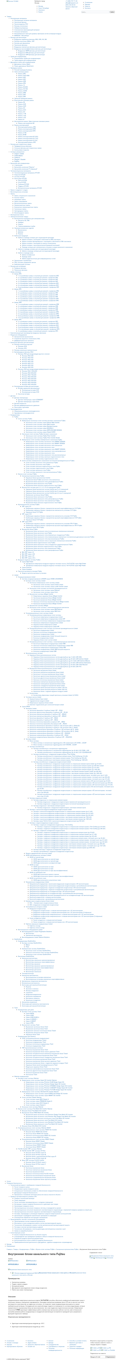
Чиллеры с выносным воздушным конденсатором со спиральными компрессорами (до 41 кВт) (63, 811)
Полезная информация (76, 1348)
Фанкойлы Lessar (31, 708)
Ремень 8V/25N (23, 87)
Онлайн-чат (31, 1346)
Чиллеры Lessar (31, 739)
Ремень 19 (21, 85)
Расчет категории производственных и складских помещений (33, 1202)
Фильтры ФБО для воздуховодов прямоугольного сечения (36, 369)
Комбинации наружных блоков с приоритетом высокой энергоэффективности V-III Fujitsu (53, 518)
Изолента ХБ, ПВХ (23, 220)
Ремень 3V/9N (22, 91)
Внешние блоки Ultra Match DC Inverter (34, 1126)
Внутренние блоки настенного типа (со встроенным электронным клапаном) (50, 531)
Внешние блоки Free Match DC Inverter (34, 1111)
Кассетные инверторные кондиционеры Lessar (48, 617)
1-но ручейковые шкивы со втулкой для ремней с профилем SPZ (38, 276)
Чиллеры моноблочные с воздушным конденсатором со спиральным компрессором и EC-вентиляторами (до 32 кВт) (73, 781)
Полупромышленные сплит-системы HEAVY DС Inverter (39, 1130)
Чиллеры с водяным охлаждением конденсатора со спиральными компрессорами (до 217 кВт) (67, 834)
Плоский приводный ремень (23, 70)
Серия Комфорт (27, 569)
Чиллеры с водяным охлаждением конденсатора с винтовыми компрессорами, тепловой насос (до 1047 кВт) (71, 846)
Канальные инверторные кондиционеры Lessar (48, 623)
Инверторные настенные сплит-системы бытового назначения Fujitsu (43, 420)
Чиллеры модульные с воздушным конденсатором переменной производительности (63, 802)
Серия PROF (26, 706)
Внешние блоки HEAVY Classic (35, 1141)
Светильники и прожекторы (22, 260)
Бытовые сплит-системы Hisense (28, 1078)
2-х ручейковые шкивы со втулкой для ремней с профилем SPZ (38, 278)
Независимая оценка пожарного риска (26, 1189)
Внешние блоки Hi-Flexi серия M (36, 1154)
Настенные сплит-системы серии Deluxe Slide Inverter (42, 422)
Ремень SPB (22, 93)
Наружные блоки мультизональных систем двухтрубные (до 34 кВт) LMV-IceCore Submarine (62, 663)
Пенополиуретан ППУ (21, 24)
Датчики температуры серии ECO (28, 401)
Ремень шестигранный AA (26, 123)
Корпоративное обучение (15, 1346)
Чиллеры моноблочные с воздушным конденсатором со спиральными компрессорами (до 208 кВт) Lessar (70, 766)
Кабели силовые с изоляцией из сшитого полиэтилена (39, 243)
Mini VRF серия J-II (28, 552)
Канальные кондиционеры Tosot (36, 1042)
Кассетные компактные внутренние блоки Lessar (48, 672)
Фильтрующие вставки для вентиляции (26, 386)
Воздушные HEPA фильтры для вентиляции (31, 51)
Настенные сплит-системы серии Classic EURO (40, 432)
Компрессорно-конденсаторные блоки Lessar (40, 901)
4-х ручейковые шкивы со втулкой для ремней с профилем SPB (38, 310)
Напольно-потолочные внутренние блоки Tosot (40, 1059)
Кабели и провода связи (25, 253)
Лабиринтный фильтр (21, 28)
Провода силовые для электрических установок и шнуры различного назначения (47, 247)
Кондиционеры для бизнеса (27, 1036)
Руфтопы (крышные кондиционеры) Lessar (39, 924)
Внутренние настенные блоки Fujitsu (37, 495)
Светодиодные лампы (21, 211)
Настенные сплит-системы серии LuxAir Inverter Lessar (50, 586)
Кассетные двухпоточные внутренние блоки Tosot (41, 1071)
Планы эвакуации (19, 1200)
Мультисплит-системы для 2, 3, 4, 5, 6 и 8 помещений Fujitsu (41, 487)
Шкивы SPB (17, 302)
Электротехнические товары (19, 217)
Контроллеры (34, 693)
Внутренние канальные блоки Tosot (37, 1032)
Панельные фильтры (20, 45)
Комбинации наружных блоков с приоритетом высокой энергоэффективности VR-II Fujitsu (54, 525)
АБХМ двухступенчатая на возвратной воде (47, 863)
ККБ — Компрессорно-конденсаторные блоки (44, 903)
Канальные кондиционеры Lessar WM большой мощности (51, 649)
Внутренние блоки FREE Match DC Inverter (35, 1113)
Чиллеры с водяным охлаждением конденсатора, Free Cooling (53, 825)
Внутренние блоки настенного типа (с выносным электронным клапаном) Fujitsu (51, 541)
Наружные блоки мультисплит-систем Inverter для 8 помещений (46, 491)
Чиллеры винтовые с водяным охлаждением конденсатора (51, 849)
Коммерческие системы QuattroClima (33, 949)
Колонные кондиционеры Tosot (35, 1046)
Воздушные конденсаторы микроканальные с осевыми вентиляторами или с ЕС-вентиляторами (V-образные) (67, 916)
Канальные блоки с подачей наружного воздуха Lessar (50, 691)
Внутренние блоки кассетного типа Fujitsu (39, 533)
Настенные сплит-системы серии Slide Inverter (40, 424)
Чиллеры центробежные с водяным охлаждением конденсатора (53, 851)
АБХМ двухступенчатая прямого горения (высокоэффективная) (53, 876)
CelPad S (17, 157)
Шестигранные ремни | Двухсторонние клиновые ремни (31, 121)
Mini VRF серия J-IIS (28, 554)
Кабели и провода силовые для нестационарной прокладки (36, 249)
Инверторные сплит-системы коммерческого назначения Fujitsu (42, 440)
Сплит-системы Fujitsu (25, 419)
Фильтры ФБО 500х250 (29, 382)
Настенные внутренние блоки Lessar (44, 670)
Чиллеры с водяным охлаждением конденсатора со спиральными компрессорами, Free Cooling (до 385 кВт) (71, 828)
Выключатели (22, 230)
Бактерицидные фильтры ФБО (23, 352)
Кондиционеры (15, 415)
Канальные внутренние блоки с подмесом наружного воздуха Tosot (47, 1063)
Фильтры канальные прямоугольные (25, 350)
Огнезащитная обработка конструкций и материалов (30, 1217)
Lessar (16, 575)
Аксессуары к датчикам (21, 407)
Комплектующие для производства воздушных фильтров (28, 333)
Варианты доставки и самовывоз (76, 1343)
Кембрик (20, 222)
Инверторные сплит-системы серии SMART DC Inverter (43, 1095)
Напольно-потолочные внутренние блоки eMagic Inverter (51, 602)
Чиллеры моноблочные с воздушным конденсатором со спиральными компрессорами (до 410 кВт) (68, 767)
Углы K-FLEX (22, 182)
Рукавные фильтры (20, 268)
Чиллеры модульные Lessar (38, 798)
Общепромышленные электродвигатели (27, 411)
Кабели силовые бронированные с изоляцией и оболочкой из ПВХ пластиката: (46, 241)
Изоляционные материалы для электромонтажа (29, 218)
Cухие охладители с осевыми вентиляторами (47, 920)
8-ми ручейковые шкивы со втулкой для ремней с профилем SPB (38, 316)
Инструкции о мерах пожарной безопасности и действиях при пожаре (36, 1204)
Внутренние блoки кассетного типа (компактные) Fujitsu (43, 548)
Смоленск (41, 10)
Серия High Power (27, 562)
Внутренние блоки (27, 1166)
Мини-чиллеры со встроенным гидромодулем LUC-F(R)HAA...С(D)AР (55, 745)
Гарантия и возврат (75, 1346)
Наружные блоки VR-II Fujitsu (35, 527)
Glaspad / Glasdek (19, 159)
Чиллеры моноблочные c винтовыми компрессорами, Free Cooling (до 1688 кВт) (62, 760)
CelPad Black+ (18, 156)
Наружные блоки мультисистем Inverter (38, 478)
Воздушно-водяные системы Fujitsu (29, 560)
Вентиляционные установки (19, 192)
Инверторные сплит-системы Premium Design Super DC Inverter (46, 1084)
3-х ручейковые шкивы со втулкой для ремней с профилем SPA (38, 295)
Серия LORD (30, 1015)
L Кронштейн (18, 165)
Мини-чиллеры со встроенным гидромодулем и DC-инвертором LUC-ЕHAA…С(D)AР (59, 743)
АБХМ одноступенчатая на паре (43, 867)
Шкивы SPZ (17, 274)
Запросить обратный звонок (36, 1344)
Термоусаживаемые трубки (26, 226)
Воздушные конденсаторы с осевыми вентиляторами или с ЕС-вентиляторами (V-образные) (62, 912)
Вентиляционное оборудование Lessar (30, 929)
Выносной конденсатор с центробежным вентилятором (47, 899)
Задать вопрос (32, 1343)
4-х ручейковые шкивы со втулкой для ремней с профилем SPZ (38, 281)
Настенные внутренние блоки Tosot (37, 1050)
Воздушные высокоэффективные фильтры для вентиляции (32, 49)
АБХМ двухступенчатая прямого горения (46, 874)
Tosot (16, 1008)
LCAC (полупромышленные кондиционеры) (35, 1038)
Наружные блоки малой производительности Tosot (41, 1065)
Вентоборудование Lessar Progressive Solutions (37, 931)
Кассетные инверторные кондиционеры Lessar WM (49, 644)
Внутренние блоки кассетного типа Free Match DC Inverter (44, 1120)
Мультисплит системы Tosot (30, 1025)
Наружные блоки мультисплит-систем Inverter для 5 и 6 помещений (47, 489)
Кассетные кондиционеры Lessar (43, 630)
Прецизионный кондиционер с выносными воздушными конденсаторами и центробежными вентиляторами (63, 886)
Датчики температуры (21, 398)
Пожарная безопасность (14, 1183)
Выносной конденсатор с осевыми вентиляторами (45, 897)
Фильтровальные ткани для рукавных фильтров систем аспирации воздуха (37, 34)
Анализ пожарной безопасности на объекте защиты (30, 1235)
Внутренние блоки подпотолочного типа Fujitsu (40, 543)
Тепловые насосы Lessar (33, 697)
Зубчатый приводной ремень (23, 98)
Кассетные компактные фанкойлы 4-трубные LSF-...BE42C (48, 716)
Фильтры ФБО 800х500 (29, 373)
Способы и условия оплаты (78, 1341)
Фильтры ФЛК (22, 348)
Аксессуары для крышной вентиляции (34, 1006)
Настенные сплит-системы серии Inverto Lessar (48, 584)
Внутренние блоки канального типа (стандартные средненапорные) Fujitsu (49, 544)
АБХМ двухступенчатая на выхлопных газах (47, 880)
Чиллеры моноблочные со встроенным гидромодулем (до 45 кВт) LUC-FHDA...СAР (63, 750)
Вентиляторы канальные (33, 971)
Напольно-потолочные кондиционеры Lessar (47, 632)
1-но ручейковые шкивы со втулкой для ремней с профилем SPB (38, 304)
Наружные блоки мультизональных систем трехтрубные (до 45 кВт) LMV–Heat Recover (60, 665)
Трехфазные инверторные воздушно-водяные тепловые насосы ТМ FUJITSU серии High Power (56, 565)
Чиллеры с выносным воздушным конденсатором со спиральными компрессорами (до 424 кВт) (63, 815)
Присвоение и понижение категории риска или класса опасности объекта (37, 1194)
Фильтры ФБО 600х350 (29, 377)
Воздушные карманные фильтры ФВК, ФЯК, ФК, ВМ (30, 39)
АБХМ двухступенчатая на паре (43, 868)
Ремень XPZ (22, 77)
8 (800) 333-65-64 (71, 4)
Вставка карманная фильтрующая (29, 388)
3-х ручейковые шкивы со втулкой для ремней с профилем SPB (38, 308)
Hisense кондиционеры (21, 1076)
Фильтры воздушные (32, 990)
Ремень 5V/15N (23, 89)
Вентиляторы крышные (33, 964)
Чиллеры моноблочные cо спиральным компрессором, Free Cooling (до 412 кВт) (62, 756)
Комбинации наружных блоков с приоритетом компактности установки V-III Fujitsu (51, 516)
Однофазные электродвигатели (24, 413)
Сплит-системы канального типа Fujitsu (38, 470)
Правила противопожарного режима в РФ (23, 1196)
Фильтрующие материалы (18, 18)
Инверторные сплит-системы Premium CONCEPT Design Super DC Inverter (49, 1088)
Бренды (9, 1244)
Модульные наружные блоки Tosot (36, 1067)
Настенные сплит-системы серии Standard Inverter (41, 426)
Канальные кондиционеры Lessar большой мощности (50, 636)
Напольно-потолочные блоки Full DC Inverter (40, 1174)
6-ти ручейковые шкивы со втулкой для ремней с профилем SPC (38, 325)
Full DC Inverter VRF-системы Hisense (30, 1149)
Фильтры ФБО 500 (27, 358)
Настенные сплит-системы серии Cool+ (45, 592)
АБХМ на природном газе (38, 872)
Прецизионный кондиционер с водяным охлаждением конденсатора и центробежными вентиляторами (62, 889)
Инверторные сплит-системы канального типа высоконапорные (46, 455)
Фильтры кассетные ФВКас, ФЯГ (24, 41)
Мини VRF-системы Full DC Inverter (33, 1160)
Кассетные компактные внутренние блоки (39, 1170)
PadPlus (16, 161)
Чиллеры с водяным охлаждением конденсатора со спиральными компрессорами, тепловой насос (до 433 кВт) (72, 842)
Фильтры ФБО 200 (27, 367)
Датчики (12, 396)
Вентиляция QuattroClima (26, 956)
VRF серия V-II (26, 506)
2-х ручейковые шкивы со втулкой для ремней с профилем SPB (38, 306)
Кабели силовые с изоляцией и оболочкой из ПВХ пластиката (41, 239)
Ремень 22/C (22, 110)
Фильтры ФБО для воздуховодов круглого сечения (34, 354)
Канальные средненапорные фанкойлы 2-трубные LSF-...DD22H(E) (51, 737)
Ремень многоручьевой (21, 125)
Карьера (87, 4)
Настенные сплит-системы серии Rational (46, 590)
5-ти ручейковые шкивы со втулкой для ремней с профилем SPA (38, 298)
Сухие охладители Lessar (38, 918)
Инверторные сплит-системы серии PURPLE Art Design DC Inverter (47, 1093)
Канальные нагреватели (33, 996)
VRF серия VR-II (27, 522)
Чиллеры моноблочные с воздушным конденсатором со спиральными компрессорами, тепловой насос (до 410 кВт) (73, 779)
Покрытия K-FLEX (19, 175)
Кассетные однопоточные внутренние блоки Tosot (41, 1055)
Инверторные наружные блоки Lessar (41, 703)
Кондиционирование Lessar (26, 577)
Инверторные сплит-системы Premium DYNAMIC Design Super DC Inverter (49, 1086)
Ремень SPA (22, 96)
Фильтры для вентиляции (18, 37)
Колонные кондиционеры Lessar (43, 638)
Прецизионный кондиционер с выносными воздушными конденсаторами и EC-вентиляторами (59, 884)
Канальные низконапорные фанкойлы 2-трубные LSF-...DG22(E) (50, 733)
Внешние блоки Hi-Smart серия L (36, 1162)
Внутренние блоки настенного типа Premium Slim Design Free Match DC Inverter (51, 1116)
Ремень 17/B (22, 114)
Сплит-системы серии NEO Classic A (37, 1099)
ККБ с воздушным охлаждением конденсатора (44, 905)
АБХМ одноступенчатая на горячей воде (46, 859)
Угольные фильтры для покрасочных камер (27, 148)
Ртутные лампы (19, 197)
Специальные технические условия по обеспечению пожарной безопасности (38, 1191)
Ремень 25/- (22, 108)
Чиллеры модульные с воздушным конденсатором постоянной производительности (63, 804)
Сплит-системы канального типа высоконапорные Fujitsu (43, 472)
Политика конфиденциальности (55, 1349)
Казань (40, 12)
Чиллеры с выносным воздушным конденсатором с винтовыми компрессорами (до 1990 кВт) (62, 819)
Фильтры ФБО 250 (27, 365)
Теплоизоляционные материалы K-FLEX (27, 173)
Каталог (51, 1341)
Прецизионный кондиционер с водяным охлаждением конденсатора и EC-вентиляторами (58, 888)
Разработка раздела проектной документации (28, 1238)
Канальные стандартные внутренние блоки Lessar (49, 685)
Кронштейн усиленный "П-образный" (25, 169)
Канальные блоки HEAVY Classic (36, 1145)
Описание (109, 1258)
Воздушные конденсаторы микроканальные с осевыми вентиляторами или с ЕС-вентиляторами (63, 914)
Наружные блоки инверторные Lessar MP (46, 626)
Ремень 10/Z (22, 117)
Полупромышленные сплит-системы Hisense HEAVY (34, 1128)
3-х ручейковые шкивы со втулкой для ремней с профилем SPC (38, 331)
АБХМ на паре (34, 865)
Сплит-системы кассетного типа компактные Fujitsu (42, 462)
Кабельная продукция (21, 236)
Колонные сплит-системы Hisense (32, 1107)
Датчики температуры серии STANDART (30, 400)
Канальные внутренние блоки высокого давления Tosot (43, 1061)
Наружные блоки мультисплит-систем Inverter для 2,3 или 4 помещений (48, 493)
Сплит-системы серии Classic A (35, 1105)
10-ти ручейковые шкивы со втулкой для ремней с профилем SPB (38, 318)
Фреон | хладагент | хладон (19, 190)
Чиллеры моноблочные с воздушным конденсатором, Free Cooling (54, 754)
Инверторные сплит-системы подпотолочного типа (42, 459)
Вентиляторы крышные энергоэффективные (40, 968)
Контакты (88, 8)
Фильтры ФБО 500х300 (29, 380)
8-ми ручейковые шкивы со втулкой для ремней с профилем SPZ (38, 287)
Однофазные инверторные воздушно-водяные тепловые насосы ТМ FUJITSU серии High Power (56, 563)
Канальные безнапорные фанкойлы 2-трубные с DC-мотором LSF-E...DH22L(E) (55, 726)
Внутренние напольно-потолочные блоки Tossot (41, 1031)
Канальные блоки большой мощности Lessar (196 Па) (50, 687)
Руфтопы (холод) (35, 926)
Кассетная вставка (24, 394)
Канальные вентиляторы (29, 958)
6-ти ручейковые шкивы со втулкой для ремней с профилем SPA (38, 300)
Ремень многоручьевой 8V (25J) (28, 136)
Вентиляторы (30, 933)
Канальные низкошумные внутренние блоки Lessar (49, 684)
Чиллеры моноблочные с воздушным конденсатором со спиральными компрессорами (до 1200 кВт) (68, 769)
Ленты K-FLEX (22, 180)
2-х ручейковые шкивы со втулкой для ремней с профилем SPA (38, 293)
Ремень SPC (22, 74)
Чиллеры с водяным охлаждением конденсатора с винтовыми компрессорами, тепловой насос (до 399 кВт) (71, 844)
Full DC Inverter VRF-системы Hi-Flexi (33, 1151)
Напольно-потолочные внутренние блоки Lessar (48, 680)
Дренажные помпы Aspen (22, 64)
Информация (11, 1246)
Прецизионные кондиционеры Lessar (37, 882)
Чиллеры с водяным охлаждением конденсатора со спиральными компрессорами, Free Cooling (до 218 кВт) (71, 827)
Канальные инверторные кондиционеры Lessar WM (49, 647)
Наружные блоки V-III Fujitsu (34, 520)
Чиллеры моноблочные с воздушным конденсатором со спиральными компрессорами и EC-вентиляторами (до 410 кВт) (75, 785)
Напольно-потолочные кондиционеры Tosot (39, 1044)
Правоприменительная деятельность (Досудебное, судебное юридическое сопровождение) (43, 1242)
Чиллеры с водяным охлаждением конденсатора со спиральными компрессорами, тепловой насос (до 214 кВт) (72, 840)
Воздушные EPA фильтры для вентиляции (31, 53)
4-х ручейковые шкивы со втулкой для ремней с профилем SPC (38, 321)
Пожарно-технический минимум (24, 1198)
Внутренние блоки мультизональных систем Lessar (45, 668)
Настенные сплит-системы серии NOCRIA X (39, 428)
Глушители (29, 992)
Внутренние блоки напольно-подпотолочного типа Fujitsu (44, 485)
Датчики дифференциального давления (26, 405)
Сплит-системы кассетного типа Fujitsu (38, 464)
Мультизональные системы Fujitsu (28, 504)
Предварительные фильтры (23, 146)
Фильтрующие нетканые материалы (25, 20)
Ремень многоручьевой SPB (27, 129)
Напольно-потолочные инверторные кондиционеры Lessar (51, 621)
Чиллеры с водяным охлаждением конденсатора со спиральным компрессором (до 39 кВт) (66, 832)
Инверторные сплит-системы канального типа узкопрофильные (46, 451)
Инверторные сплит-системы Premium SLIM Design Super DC (45, 1082)
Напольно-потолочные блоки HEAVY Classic (39, 1143)
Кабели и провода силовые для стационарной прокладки (36, 237)
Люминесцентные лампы (22, 205)
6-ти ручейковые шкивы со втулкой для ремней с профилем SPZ (38, 285)
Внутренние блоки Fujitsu (30, 529)
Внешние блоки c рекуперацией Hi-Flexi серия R (41, 1156)
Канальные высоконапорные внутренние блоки (40, 1175)
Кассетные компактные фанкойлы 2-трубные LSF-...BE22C (48, 714)
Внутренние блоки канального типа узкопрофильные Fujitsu (44, 482)
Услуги (9, 1181)
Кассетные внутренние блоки (35, 1172)
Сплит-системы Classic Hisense (31, 1097)
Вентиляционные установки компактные (38, 977)
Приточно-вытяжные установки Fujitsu (30, 571)
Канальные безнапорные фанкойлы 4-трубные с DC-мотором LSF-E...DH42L (54, 727)
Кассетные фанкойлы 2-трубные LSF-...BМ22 (44, 718)
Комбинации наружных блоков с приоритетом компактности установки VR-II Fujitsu (52, 523)
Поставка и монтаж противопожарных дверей (28, 1227)
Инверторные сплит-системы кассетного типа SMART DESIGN (45, 443)
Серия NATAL (30, 1013)
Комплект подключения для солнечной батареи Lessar (47, 705)
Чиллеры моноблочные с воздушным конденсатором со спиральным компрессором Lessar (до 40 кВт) (69, 764)
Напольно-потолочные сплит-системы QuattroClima (42, 952)
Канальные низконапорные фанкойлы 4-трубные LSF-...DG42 (49, 735)
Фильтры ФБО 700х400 (29, 375)
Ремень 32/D (22, 106)
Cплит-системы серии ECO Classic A (37, 1103)
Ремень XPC (22, 79)
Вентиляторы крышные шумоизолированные (40, 966)
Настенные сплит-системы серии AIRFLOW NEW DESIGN (44, 430)
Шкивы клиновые (15, 272)
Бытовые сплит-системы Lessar (35, 581)
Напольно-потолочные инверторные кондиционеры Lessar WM (53, 645)
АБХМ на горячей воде (37, 857)
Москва (40, 6)
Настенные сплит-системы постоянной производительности (48, 588)
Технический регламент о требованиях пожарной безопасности (30, 1185)
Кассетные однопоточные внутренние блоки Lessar (49, 676)
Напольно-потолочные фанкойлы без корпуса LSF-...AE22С (48, 724)
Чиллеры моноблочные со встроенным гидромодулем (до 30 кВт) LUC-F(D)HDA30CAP (64, 752)
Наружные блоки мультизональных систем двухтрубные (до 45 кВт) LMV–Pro (57, 666)
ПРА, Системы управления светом (25, 262)
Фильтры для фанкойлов (22, 43)
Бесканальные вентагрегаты (31, 983)
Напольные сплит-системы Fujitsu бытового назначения (39, 434)
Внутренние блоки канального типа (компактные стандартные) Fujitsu (47, 535)
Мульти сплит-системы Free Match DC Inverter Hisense (35, 1109)
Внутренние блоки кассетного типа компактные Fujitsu (43, 501)
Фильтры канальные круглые (23, 344)
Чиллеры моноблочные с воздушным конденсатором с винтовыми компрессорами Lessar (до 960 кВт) (69, 771)
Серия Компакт (26, 567)
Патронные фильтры (20, 270)
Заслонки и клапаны (32, 989)
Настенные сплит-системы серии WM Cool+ (47, 611)
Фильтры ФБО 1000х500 (29, 371)
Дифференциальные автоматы (24, 340)
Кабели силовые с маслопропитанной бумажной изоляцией (40, 245)
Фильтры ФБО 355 (27, 361)
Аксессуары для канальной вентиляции (34, 985)
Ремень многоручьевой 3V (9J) (27, 140)
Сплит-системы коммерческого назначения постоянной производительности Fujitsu (48, 461)
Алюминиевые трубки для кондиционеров (27, 58)
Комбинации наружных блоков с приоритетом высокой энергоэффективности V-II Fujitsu (53, 508)
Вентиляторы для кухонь (33, 970)
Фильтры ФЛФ (22, 346)
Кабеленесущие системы (22, 264)
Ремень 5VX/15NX (23, 75)
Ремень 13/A (22, 115)
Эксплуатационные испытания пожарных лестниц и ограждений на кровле (37, 1208)
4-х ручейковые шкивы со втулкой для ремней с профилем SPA (38, 297)
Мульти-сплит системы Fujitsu (27, 474)
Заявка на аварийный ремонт (23, 1231)
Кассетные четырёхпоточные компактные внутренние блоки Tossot (47, 1053)
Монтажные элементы (33, 998)
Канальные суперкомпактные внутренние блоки (41, 1177)
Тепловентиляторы (28, 973)
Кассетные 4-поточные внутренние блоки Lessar (48, 674)
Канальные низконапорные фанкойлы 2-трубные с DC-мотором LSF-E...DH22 (54, 729)
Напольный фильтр (20, 22)
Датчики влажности (20, 403)
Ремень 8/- (21, 119)
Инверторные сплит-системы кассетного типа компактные (44, 445)
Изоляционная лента (17, 215)
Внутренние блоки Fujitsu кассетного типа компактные (43, 480)
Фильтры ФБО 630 (27, 356)
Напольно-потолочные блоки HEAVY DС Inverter (41, 1135)
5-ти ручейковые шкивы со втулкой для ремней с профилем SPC (38, 323)
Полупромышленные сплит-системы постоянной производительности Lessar (54, 628)
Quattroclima (18, 939)
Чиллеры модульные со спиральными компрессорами (50, 800)
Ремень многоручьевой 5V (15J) (28, 138)
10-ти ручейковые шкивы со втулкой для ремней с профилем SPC (38, 329)
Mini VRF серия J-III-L (28, 558)
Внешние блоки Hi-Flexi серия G (36, 1153)
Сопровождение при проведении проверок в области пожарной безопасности (38, 1236)
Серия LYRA (29, 1023)
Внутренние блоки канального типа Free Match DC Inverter (44, 1124)
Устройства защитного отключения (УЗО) (27, 339)
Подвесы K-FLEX (23, 186)
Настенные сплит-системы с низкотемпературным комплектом (49, 607)
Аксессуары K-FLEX (20, 178)
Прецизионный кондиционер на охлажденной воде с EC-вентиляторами (52, 891)
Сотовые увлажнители (17, 152)
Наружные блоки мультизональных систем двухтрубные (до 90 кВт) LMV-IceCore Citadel (60, 659)
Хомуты (20, 224)
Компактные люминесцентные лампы (26, 207)
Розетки (20, 234)
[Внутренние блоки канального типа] (20, 1269)
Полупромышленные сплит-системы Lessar (39, 613)
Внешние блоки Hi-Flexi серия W (36, 1158)
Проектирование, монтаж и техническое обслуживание (27, 1219)
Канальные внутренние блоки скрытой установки (41, 1179)
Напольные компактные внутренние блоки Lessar (48, 682)
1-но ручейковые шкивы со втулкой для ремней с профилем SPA (38, 291)
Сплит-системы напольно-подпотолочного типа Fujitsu (43, 466)
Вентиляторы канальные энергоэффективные (40, 962)
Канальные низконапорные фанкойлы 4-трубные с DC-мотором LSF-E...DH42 (54, 731)
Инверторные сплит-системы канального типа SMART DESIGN (45, 449)
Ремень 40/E (22, 104)
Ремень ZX (21, 102)
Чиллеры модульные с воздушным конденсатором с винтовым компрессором (61, 807)
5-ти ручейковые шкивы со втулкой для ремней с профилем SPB (38, 312)
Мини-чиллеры (34, 741)
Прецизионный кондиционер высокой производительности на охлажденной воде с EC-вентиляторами (62, 895)
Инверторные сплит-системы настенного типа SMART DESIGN (45, 441)
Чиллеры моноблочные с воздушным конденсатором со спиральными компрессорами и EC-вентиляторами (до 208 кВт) (75, 783)
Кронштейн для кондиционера (19, 163)
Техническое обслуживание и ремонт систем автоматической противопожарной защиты (42, 1225)
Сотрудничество (54, 1344)
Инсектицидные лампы (21, 213)
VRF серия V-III (26, 514)
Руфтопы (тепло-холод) (37, 928)
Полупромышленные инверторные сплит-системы (45, 615)
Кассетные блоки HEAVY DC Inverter (37, 1133)
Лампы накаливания (20, 201)
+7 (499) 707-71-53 (71, 1)
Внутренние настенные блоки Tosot (37, 1027)
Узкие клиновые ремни (21, 72)
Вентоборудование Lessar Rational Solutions (36, 937)
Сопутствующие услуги (17, 1233)
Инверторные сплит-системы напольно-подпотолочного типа (45, 457)
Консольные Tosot (31, 1074)
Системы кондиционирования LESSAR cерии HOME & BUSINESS (42, 579)
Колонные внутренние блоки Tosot (36, 1072)
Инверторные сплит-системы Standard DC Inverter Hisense (40, 1092)
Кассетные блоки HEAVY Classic (36, 1147)
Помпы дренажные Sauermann (24, 66)
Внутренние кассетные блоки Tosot (37, 1029)
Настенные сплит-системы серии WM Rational (47, 609)
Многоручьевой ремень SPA (27, 127)
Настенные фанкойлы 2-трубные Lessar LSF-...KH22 (46, 710)
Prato (27, 947)
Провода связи (26, 257)
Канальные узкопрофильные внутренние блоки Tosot (42, 1069)
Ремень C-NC (22, 133)
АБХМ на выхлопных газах (38, 878)
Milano (28, 945)
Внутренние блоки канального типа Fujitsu (39, 483)
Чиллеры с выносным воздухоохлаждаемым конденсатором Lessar (51, 809)
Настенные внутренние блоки (35, 1168)
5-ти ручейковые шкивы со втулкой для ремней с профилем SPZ (38, 283)
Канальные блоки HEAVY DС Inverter (37, 1137)
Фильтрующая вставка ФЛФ (30, 392)
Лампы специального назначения (24, 196)
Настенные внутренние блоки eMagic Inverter (47, 598)
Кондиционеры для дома (26, 1010)
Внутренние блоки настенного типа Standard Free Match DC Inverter (47, 1122)
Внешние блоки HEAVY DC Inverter (36, 1132)
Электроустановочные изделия (24, 228)
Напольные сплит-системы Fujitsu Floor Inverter (41, 436)
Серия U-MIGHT (31, 1021)
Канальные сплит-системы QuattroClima (38, 954)
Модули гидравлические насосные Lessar (39, 853)
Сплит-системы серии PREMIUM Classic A (39, 1101)
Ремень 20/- (22, 112)
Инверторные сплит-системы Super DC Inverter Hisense (39, 1080)
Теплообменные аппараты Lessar (36, 907)
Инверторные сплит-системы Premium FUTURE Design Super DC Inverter (48, 1090)
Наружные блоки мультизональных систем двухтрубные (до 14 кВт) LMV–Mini (57, 657)
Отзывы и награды (12, 1343)
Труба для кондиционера (18, 56)
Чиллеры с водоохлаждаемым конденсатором (44, 823)
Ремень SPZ (22, 95)
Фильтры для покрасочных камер (20, 144)
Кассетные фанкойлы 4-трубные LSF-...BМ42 (44, 720)
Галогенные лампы (20, 209)
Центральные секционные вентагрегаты (34, 981)
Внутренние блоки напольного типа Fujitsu (39, 497)
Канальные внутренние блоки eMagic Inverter (47, 604)
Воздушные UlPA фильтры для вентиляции (31, 54)
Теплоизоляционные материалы (20, 171)
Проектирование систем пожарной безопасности (29, 1221)
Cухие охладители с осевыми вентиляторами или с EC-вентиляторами (55, 922)
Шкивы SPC (18, 319)
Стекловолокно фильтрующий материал (27, 30)
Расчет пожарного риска (22, 1187)
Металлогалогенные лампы (23, 203)
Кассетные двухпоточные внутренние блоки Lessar (49, 678)
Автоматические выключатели (23, 337)
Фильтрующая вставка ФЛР (30, 390)
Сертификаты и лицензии (57, 1346)
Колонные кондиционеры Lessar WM (44, 651)
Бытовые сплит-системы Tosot (31, 1011)
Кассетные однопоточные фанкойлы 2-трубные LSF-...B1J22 (49, 712)
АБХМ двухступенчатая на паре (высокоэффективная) (50, 870)
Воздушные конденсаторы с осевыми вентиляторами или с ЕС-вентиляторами (58, 910)
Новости (87, 6)
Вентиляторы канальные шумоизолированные (40, 960)
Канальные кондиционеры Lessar (43, 634)
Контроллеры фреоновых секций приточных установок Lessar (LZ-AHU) (55, 695)
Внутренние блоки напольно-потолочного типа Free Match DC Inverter (48, 1118)
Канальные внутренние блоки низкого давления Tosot (42, 1052)
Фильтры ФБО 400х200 (29, 384)
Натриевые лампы (20, 199)
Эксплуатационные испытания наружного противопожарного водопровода (37, 1212)
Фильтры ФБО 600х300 (29, 379)
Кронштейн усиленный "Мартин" (24, 167)
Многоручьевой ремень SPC (27, 142)
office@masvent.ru (71, 3)
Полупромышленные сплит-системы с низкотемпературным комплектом (52, 642)
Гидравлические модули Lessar (39, 701)
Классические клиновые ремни (24, 100)
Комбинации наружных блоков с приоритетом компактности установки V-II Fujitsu (51, 510)
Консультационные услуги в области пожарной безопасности (33, 1240)
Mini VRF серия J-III (28, 556)
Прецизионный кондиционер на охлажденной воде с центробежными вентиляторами (56, 893)
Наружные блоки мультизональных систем (43, 655)
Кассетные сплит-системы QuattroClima (38, 950)
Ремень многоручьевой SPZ (27, 131)
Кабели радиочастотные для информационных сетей (38, 258)
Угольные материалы (21, 32)
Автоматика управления (29, 1002)
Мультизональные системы (34, 653)
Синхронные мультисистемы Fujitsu (33, 476)
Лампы (12, 194)
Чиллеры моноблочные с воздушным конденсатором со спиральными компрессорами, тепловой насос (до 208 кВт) (73, 777)
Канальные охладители (33, 1000)
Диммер (20, 232)
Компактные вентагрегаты (34, 935)
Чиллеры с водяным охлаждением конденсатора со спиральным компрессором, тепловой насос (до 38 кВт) (71, 838)
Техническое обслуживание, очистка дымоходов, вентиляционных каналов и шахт (40, 1229)
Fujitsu (16, 417)
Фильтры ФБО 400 (27, 359)
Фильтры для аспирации (18, 266)
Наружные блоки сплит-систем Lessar (45, 640)
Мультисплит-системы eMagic (39, 605)
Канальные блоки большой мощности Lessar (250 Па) (50, 689)
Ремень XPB (22, 81)
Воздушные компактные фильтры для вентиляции (30, 47)
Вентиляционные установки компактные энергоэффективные (45, 979)
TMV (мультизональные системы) (32, 1048)
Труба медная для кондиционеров (25, 60)
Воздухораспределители (33, 994)
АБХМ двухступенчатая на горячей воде (46, 861)
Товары (9, 16)
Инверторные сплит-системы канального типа (40, 453)
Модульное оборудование (18, 335)
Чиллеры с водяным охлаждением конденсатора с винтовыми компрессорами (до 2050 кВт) (66, 848)
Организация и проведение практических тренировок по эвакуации (35, 1215)
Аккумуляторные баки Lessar (39, 699)
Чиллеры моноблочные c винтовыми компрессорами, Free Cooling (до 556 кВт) (62, 758)
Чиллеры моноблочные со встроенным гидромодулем (50, 748)
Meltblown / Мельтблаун (21, 35)
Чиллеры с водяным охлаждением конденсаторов (49, 830)
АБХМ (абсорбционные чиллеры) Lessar (38, 855)
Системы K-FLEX (19, 176)
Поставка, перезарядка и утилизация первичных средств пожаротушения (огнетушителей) (42, 1214)
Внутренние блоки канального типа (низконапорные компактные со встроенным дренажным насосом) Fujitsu (60, 537)
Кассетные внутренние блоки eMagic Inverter (47, 600)
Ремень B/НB (22, 135)
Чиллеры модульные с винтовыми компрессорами (49, 806)
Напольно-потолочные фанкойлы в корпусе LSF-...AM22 (47, 722)
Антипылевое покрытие (21, 150)
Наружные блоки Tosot (33, 1034)
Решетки (28, 987)
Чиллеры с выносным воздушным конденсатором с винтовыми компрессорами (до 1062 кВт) (62, 817)
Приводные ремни (16, 68)
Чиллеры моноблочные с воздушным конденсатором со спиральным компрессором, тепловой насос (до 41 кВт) (72, 775)
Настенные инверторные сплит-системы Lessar (44, 583)
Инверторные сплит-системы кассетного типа (40, 447)
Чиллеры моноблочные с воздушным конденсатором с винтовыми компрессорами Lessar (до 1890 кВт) (69, 773)
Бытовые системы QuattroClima (32, 943)
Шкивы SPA (17, 289)
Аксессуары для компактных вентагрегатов (35, 1004)
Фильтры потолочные (21, 26)
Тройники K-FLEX (23, 184)
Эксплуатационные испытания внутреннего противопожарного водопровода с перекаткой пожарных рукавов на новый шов (53, 1210)
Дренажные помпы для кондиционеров (22, 62)
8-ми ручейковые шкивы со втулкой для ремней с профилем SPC (38, 327)
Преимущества (100, 1258)
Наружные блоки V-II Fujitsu (34, 512)
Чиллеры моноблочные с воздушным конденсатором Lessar (52, 762)
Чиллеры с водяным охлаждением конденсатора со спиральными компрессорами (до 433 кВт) (67, 836)
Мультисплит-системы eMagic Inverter (41, 594)
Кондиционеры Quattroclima (27, 941)
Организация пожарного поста (23, 1206)
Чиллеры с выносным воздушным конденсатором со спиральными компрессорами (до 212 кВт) (63, 813)
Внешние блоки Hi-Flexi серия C (36, 1164)
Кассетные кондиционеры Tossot (36, 1040)
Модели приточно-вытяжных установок (34, 573)
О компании (88, 2)
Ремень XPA (22, 83)
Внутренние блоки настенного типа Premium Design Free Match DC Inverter (49, 1114)
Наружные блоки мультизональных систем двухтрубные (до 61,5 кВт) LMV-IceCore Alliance (61, 661)
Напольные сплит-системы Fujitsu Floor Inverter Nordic (43, 438)
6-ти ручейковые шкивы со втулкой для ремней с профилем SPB (38, 314)
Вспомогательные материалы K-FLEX (30, 188)
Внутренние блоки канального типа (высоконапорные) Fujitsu (45, 539)
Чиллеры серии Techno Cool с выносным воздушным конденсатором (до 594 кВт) (58, 821)
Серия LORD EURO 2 (32, 1017)
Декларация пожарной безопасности (25, 1193)
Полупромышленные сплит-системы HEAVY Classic (38, 1139)
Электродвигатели (16, 409)
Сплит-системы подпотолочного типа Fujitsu (39, 468)
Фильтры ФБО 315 (27, 363)
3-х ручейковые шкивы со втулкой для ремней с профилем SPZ (38, 279)
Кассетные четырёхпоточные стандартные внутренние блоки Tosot (47, 1057)
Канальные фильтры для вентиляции (22, 342)
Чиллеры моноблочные (37, 746)
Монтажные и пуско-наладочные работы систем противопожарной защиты (37, 1223)
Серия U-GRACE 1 (31, 1019)
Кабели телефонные (28, 255)
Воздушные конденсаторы (38, 909)
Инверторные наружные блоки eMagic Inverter (47, 596)
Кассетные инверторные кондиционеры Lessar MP (49, 619)
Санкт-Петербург (43, 8)
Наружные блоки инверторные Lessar (45, 624)
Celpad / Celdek (19, 154)
